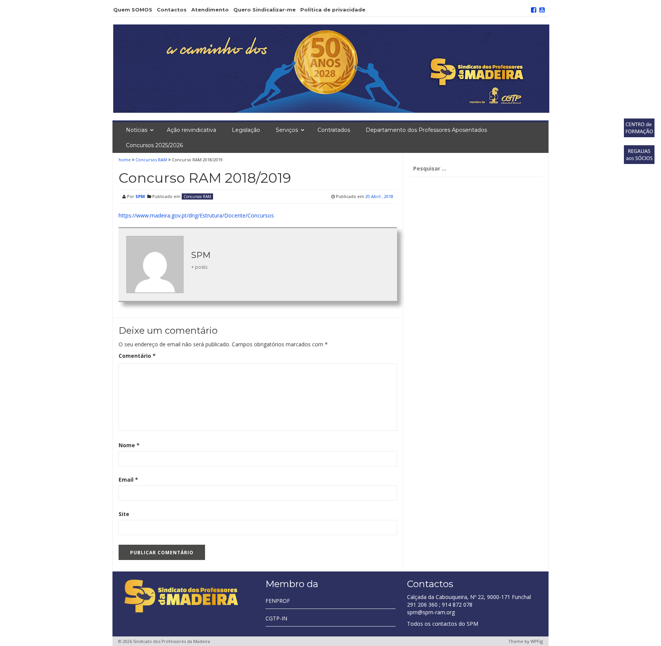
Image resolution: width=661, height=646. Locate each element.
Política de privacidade (332, 9)
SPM (140, 196)
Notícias (136, 130)
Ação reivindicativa (191, 130)
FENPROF (277, 600)
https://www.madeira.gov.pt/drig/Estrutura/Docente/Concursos (196, 215)
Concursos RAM (151, 159)
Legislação (246, 130)
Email (128, 479)
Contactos (172, 9)
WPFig (537, 641)
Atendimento (210, 9)
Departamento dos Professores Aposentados (426, 130)
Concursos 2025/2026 (154, 145)
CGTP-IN (276, 618)
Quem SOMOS (132, 9)
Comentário (137, 355)
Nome (129, 445)
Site (124, 514)
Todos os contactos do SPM (442, 623)
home (125, 159)
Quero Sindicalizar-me (264, 9)
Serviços (287, 130)
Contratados (333, 130)
